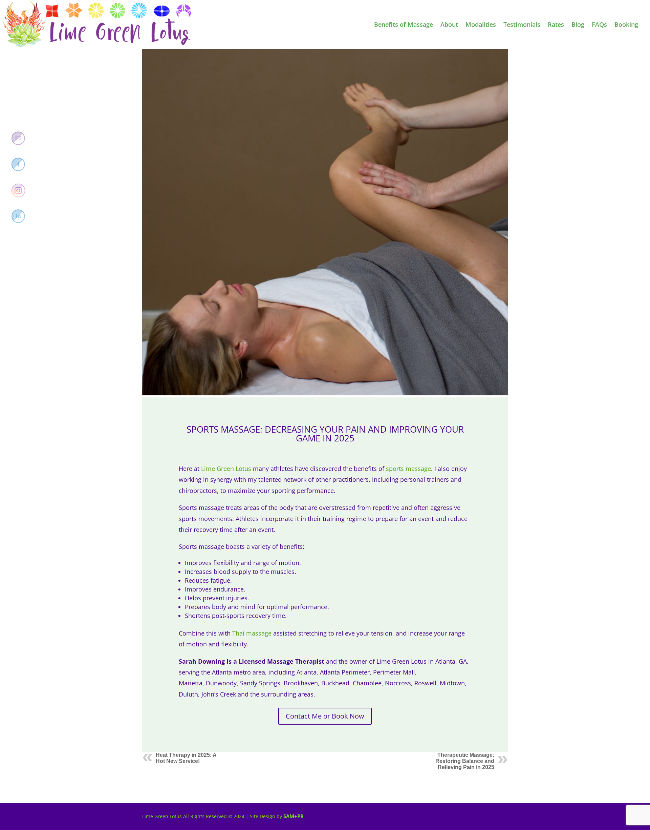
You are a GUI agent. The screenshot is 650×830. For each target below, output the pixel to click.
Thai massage (252, 633)
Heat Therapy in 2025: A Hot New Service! (186, 758)
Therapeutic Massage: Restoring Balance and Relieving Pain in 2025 (464, 761)
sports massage (408, 468)
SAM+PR (293, 816)
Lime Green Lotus (226, 468)
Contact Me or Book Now (325, 716)
